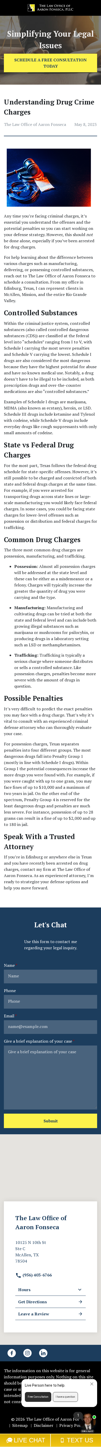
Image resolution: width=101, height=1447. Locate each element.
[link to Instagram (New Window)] (27, 1353)
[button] (91, 8)
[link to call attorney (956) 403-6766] (10, 8)
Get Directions (32, 1302)
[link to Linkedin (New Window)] (43, 1353)
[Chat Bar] (50, 1440)
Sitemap (20, 1425)
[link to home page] (50, 7)
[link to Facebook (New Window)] (12, 1353)
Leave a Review (33, 1314)
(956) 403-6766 (36, 1275)
